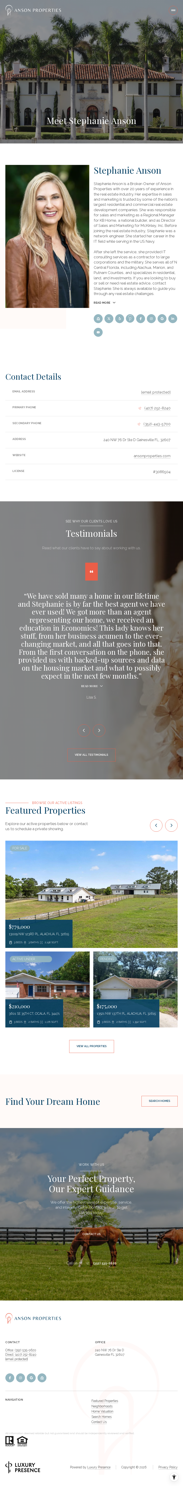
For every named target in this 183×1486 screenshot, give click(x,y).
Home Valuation (102, 1411)
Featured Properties (105, 1401)
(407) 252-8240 (157, 408)
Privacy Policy (168, 1467)
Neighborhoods (102, 1406)
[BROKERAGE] (130, 318)
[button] (91, 1234)
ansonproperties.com (152, 456)
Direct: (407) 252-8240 (20, 1354)
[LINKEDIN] (172, 318)
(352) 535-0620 (105, 1263)
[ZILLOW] (98, 318)
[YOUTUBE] (98, 332)
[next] (171, 825)
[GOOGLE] (162, 318)
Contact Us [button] (99, 1422)
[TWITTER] (108, 318)
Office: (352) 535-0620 (20, 1350)
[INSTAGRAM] (151, 318)
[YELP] (119, 318)
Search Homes (159, 1101)
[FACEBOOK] (140, 318)
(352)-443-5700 (157, 424)
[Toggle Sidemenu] (173, 10)
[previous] (156, 825)
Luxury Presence (98, 1467)
